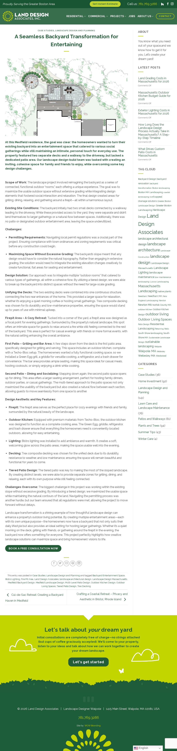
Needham (142, 296)
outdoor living (157, 314)
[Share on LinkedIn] (79, 563)
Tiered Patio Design (66, 586)
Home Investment (149, 381)
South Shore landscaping (150, 333)
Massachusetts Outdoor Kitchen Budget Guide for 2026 (154, 96)
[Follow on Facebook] (167, 4)
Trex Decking (84, 586)
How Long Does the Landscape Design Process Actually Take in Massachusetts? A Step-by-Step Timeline (154, 131)
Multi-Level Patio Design (77, 582)
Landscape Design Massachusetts (109, 579)
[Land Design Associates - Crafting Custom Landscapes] (25, 16)
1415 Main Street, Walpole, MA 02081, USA (133, 708)
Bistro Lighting (12, 579)
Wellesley (161, 351)
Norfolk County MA (161, 305)
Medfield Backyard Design (21, 582)
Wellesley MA (146, 355)
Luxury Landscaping (159, 281)
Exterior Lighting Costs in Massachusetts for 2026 (154, 112)
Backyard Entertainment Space (109, 575)
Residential (74, 16)
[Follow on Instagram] (172, 4)
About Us (144, 16)
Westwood (161, 355)
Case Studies (46, 30)
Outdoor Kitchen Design (103, 582)
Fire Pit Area (27, 579)
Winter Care (145, 439)
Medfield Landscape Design (50, 582)
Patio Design (144, 324)
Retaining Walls (162, 329)
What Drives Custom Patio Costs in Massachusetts (151, 152)
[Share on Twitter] (60, 563)
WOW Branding (93, 725)
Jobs (132, 16)
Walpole (158, 346)
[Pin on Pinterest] (73, 563)
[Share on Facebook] (54, 563)
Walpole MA (147, 351)
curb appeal (156, 196)
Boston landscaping (161, 188)
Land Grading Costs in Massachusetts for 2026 (153, 80)
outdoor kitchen (145, 309)
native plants (164, 291)
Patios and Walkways (151, 419)
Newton (162, 300)
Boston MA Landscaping (150, 192)
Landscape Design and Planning (75, 30)
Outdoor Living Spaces (155, 319)
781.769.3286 (147, 4)
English (143, 748)
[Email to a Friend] (66, 563)
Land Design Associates (46, 579)
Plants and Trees (148, 425)
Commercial (96, 16)
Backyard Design (147, 178)
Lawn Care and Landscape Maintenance (154, 406)
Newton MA (145, 304)
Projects (117, 16)
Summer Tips (146, 432)
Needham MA (155, 296)
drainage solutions (147, 201)
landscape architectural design (75, 579)
